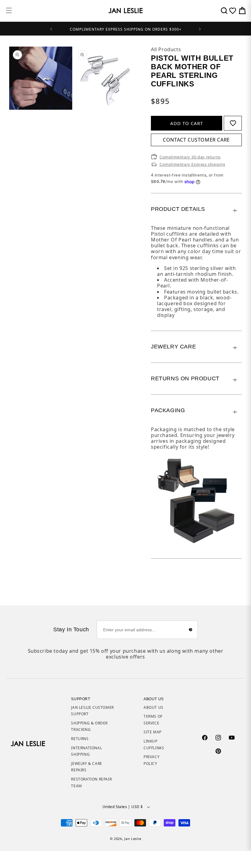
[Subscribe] (190, 630)
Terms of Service (153, 720)
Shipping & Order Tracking (89, 726)
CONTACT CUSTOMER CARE (196, 139)
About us (153, 707)
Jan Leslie (132, 838)
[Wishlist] (232, 10)
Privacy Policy (151, 760)
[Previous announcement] (51, 28)
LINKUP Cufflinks (154, 744)
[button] (9, 10)
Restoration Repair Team (91, 782)
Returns (79, 738)
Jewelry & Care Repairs (86, 767)
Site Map (153, 732)
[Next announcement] (200, 28)
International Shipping (86, 751)
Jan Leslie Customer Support (92, 711)
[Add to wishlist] (233, 123)
